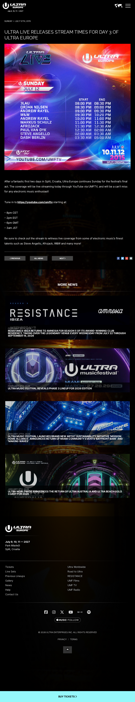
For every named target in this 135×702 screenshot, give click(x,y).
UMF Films (73, 580)
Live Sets (10, 571)
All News (38, 258)
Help (8, 589)
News (8, 585)
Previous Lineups (15, 576)
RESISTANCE (75, 576)
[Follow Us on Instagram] (53, 612)
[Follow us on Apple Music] (67, 620)
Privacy (62, 639)
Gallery (9, 580)
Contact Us (11, 594)
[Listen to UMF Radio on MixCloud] (80, 612)
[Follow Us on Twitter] (62, 612)
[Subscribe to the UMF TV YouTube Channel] (71, 612)
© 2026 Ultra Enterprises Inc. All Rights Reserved (67, 632)
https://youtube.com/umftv (35, 202)
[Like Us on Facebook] (46, 612)
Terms (74, 639)
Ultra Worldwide (77, 566)
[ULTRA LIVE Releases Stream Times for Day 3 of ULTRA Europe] (67, 169)
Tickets (9, 566)
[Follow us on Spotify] (88, 612)
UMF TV (72, 585)
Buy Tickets (66, 696)
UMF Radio (74, 589)
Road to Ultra (75, 571)
